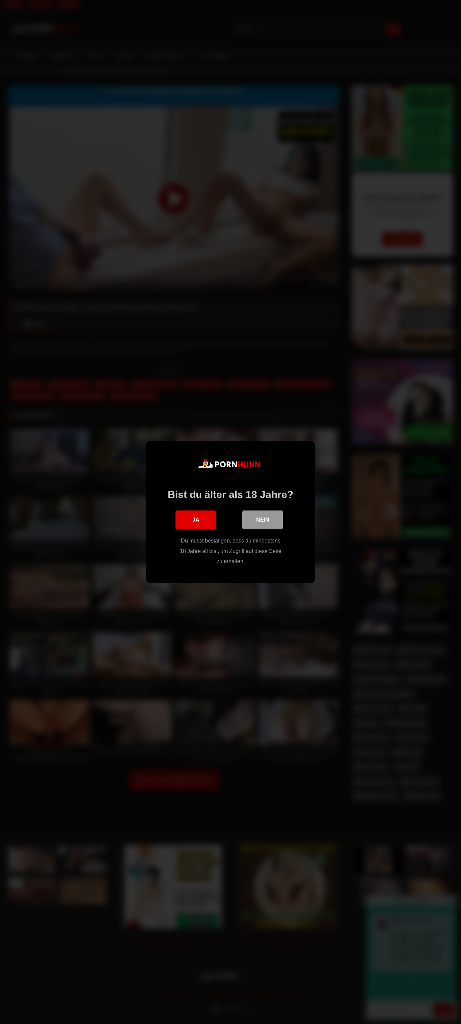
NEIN (262, 520)
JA (195, 520)
